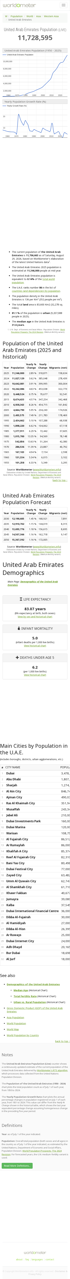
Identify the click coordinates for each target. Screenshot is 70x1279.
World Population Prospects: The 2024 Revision (38, 330)
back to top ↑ (60, 480)
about (19, 1259)
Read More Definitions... (17, 1165)
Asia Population (15, 1017)
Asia (38, 16)
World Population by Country (23, 1035)
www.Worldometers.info (47, 469)
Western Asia (51, 16)
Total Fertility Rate (25, 996)
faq (27, 1259)
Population (17, 16)
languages (37, 1259)
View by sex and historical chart (35, 616)
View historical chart (35, 645)
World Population (16, 1023)
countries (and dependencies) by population (36, 291)
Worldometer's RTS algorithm (52, 1070)
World (30, 16)
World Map (13, 1029)
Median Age (21, 990)
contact (50, 1259)
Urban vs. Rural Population (30, 1002)
